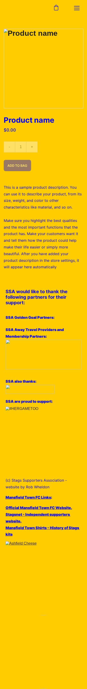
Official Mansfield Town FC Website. (39, 507)
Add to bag (17, 165)
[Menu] (77, 8)
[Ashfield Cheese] (44, 578)
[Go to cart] (56, 8)
